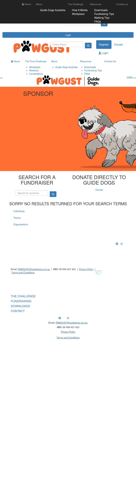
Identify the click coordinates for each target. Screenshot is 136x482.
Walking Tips (101, 18)
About (39, 4)
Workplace (78, 14)
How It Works (80, 10)
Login (68, 35)
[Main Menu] (1, 77)
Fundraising (21, 301)
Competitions (36, 73)
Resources (95, 4)
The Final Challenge (35, 61)
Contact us (122, 4)
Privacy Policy (86, 269)
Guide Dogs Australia (52, 10)
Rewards (33, 70)
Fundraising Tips (104, 14)
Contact (18, 311)
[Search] (88, 45)
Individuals (19, 211)
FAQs (97, 21)
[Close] (134, 77)
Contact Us (110, 61)
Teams (17, 217)
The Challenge (75, 4)
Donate (118, 44)
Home (27, 4)
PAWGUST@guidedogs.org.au (34, 269)
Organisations (20, 224)
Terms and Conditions (22, 272)
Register (104, 44)
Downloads (101, 10)
